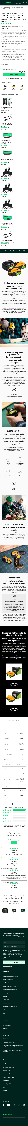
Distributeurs (6, 1080)
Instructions (6, 1035)
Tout (14, 842)
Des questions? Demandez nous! (14, 78)
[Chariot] (20, 2)
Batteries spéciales (7, 1009)
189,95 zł (13, 89)
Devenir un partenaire (8, 1077)
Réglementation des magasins (10, 1032)
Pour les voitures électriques (10, 1006)
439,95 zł (5, 89)
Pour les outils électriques (9, 986)
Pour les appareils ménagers (10, 989)
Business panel (6, 1070)
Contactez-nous (7, 1025)
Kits (4, 1013)
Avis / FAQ (22, 251)
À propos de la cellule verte (10, 1074)
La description (4, 251)
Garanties (5, 1038)
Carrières (5, 1090)
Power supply (6, 993)
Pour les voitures (7, 983)
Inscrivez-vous (14, 962)
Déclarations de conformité (9, 1042)
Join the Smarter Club (8, 1067)
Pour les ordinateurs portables (10, 976)
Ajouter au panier (14, 74)
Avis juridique (6, 1028)
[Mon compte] (17, 2)
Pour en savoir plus (7, 966)
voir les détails (4, 64)
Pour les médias (7, 1064)
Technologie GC (7, 1084)
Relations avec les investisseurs (11, 1094)
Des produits (6, 971)
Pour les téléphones (8, 979)
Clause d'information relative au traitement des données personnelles (13, 1046)
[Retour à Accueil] (1, 7)
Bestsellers (5, 996)
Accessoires (6, 999)
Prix (4, 1087)
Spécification (13, 251)
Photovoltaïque (6, 1003)
